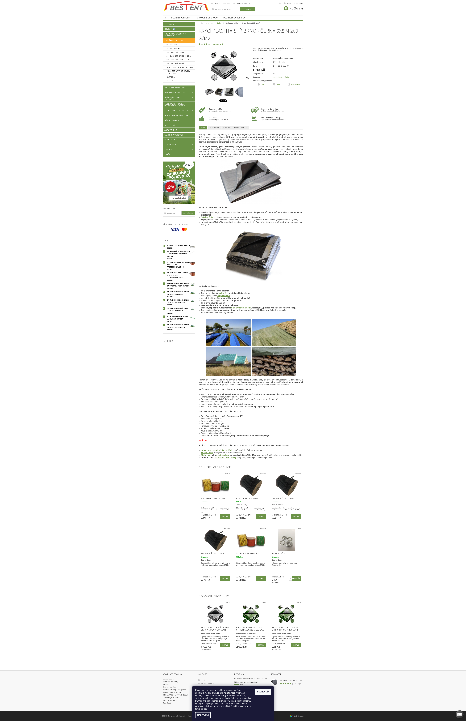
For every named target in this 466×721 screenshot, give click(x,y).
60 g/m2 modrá (173, 45)
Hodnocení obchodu (207, 18)
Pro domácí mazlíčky (174, 88)
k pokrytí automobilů (241, 308)
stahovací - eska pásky (225, 457)
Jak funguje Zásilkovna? (172, 698)
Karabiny (170, 77)
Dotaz (278, 84)
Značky (167, 154)
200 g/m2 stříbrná (175, 52)
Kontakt (166, 684)
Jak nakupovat (168, 679)
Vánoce (168, 149)
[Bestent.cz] (186, 6)
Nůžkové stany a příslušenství (172, 98)
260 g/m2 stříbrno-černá (178, 60)
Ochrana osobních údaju (172, 692)
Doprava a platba (169, 687)
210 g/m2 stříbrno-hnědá (178, 56)
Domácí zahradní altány (176, 115)
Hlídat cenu (295, 84)
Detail (225, 516)
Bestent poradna (180, 18)
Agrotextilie (170, 130)
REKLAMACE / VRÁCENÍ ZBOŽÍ (175, 695)
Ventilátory (170, 140)
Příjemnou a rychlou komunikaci (246, 682)
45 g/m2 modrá (173, 48)
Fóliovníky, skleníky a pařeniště (175, 35)
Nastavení (203, 715)
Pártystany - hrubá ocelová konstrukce (174, 105)
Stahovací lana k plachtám (179, 67)
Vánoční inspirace (169, 700)
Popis (203, 127)
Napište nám (168, 703)
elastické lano (222, 455)
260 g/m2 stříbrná (175, 63)
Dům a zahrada (171, 120)
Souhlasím (263, 692)
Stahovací (205, 455)
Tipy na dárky (171, 145)
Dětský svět (170, 125)
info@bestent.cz (207, 680)
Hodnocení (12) (240, 127)
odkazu (204, 709)
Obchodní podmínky (170, 682)
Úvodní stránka (165, 18)
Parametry (214, 127)
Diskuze (226, 127)
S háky (169, 81)
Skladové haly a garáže (176, 111)
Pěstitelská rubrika (234, 18)
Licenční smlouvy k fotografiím (174, 690)
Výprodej (169, 24)
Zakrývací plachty (208, 217)
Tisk (262, 84)
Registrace (298, 3)
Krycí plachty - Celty (175, 40)
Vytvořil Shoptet (297, 716)
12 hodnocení (216, 44)
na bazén (222, 293)
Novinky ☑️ (169, 29)
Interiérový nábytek (174, 93)
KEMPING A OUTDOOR (173, 135)
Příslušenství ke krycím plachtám (178, 72)
